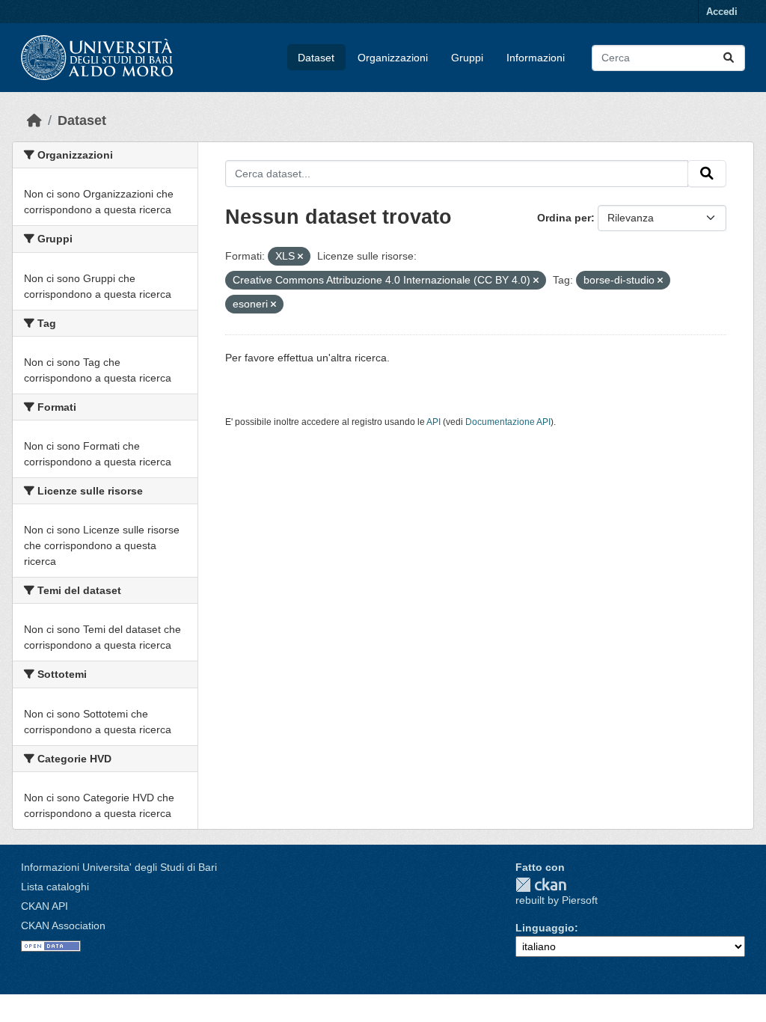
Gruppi (467, 58)
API (433, 422)
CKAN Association (63, 925)
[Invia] (729, 58)
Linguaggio (544, 928)
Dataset (316, 58)
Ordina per (564, 218)
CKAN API (44, 906)
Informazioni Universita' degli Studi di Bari (119, 867)
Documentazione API (508, 422)
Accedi (722, 11)
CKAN (540, 885)
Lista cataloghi (55, 887)
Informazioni (535, 58)
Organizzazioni (393, 58)
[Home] (34, 120)
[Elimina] (300, 256)
